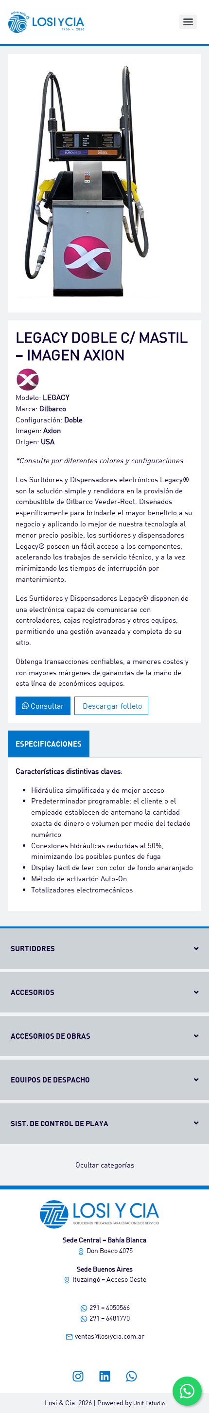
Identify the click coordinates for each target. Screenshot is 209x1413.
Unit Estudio (149, 1403)
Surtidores (33, 948)
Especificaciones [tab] (49, 743)
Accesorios (32, 992)
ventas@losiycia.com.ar (108, 1336)
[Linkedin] (104, 1376)
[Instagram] (78, 1376)
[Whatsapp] (131, 1376)
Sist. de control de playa (59, 1123)
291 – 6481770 (109, 1318)
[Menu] (188, 22)
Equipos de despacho (50, 1079)
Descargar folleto (111, 705)
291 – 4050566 (109, 1307)
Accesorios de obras (50, 1035)
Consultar (46, 705)
